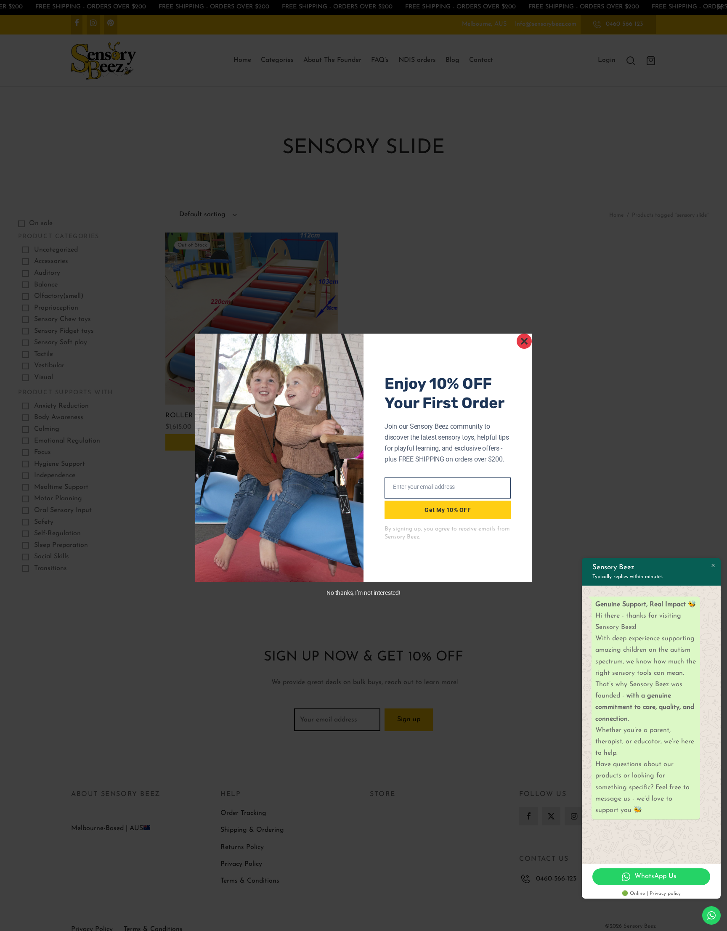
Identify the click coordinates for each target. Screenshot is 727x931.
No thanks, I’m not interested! (363, 592)
